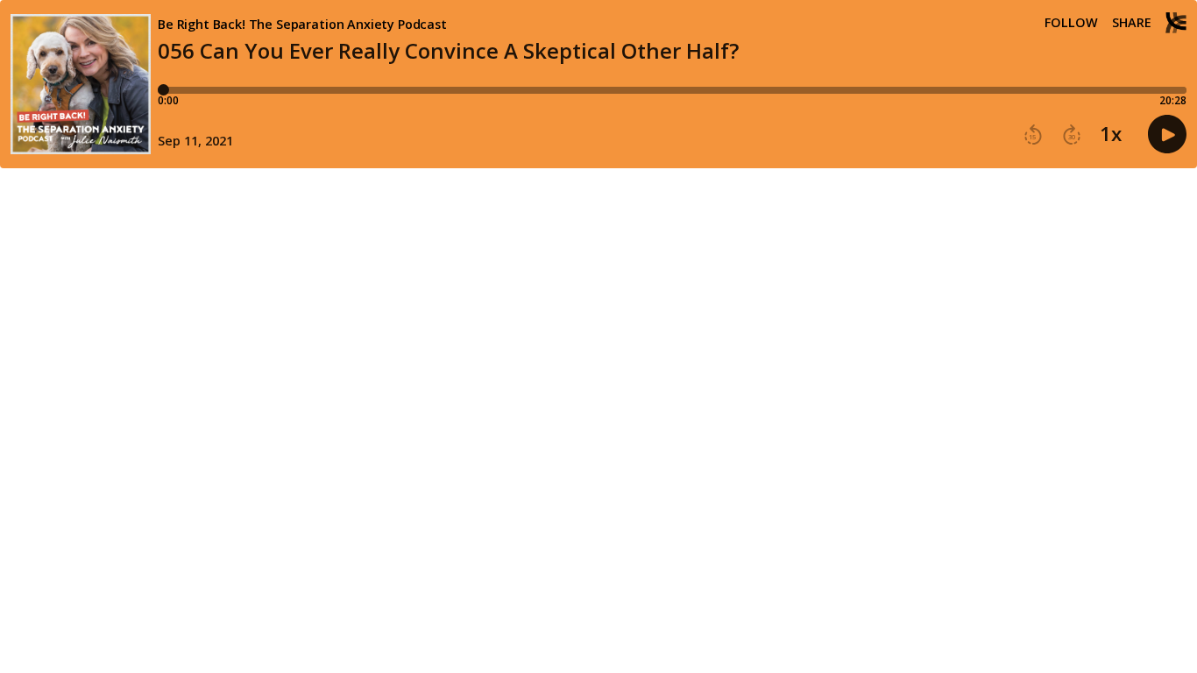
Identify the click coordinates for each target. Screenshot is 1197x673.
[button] (1033, 135)
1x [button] (1111, 134)
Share (1131, 23)
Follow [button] (1071, 23)
